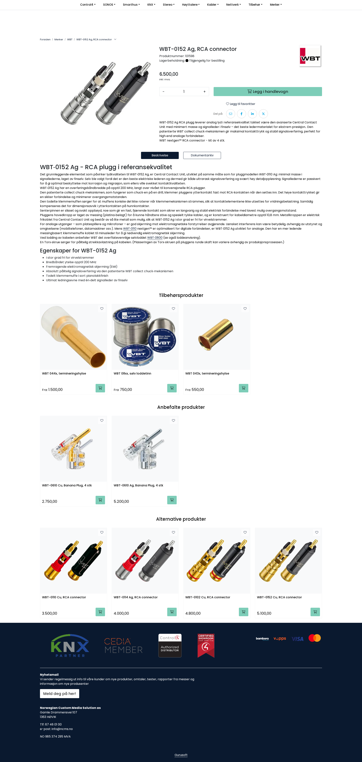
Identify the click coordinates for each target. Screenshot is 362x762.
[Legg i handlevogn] (100, 388)
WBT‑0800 (155, 237)
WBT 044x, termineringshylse (64, 374)
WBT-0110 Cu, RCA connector (64, 597)
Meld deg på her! (59, 693)
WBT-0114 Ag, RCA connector (136, 597)
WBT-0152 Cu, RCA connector (279, 597)
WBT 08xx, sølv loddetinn (132, 374)
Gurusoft (181, 755)
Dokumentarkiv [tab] (202, 155)
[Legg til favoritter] (102, 308)
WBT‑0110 (130, 228)
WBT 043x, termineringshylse (207, 374)
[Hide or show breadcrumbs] (115, 39)
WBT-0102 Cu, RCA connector (207, 597)
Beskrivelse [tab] (160, 155)
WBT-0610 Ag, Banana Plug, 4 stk (138, 486)
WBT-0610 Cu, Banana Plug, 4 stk (67, 486)
